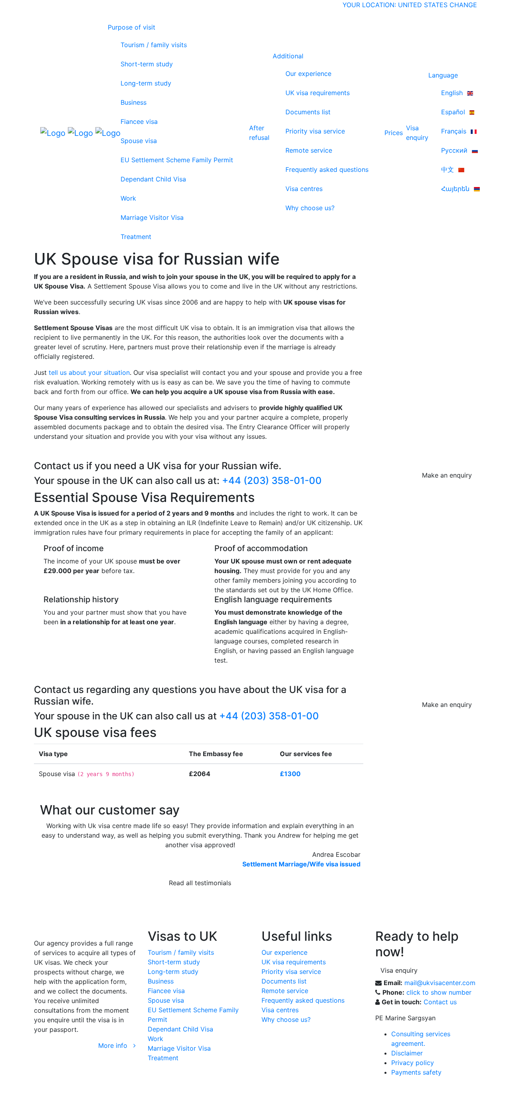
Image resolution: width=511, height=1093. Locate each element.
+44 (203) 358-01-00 (272, 480)
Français (454, 131)
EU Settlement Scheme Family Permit (177, 160)
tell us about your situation (89, 372)
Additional (288, 56)
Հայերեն (456, 189)
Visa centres (304, 189)
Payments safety (416, 1072)
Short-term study (147, 64)
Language (443, 75)
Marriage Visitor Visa (152, 217)
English (453, 93)
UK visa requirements (317, 93)
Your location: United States (395, 5)
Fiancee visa (139, 121)
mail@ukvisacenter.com (439, 983)
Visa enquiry (399, 970)
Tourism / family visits (154, 45)
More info (115, 1045)
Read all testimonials (200, 883)
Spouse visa (139, 141)
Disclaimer (407, 1053)
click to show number (438, 992)
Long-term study (146, 83)
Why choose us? (310, 208)
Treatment (136, 237)
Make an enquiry (447, 475)
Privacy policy (412, 1063)
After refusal (259, 132)
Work (128, 198)
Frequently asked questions (326, 169)
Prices (393, 133)
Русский (455, 150)
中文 (448, 169)
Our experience (308, 74)
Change (463, 5)
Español (454, 112)
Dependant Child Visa (153, 179)
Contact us (440, 1002)
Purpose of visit (131, 27)
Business (134, 102)
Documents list (308, 112)
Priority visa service (315, 131)
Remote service (308, 150)
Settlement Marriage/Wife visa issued (301, 864)
